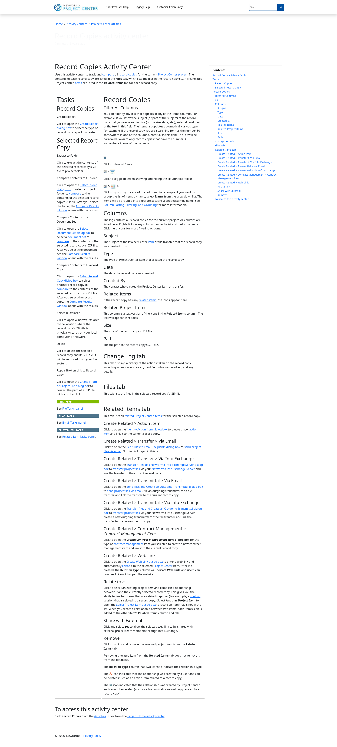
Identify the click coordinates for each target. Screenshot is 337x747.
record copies (128, 74)
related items (147, 300)
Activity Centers (77, 24)
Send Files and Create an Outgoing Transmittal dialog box (165, 487)
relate (126, 566)
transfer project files (126, 469)
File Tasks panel (72, 408)
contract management (128, 544)
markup (195, 596)
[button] (280, 7)
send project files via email (124, 491)
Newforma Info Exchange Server (173, 469)
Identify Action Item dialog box (147, 429)
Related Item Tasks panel (78, 437)
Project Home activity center (145, 716)
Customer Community (170, 7)
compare (108, 74)
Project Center (167, 74)
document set (77, 237)
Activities (100, 716)
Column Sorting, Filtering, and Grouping (130, 205)
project (182, 74)
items (78, 83)
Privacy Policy (92, 736)
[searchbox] (266, 7)
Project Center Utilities (106, 24)
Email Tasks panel (74, 422)
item (151, 242)
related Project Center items (143, 416)
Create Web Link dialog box (145, 562)
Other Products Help (117, 7)
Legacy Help (143, 7)
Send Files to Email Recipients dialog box (153, 447)
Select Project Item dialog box (136, 605)
